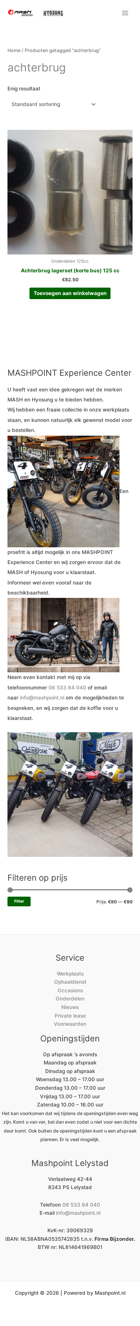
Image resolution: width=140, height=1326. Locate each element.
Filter (19, 901)
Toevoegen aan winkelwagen (70, 293)
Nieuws (70, 1007)
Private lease (70, 1016)
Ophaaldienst (70, 982)
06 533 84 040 (67, 688)
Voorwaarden (70, 1024)
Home (14, 50)
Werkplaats (70, 974)
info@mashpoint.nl (42, 698)
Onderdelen (70, 999)
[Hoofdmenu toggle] (125, 13)
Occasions (70, 990)
